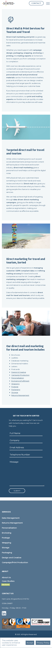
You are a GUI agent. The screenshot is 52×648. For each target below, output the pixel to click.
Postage (14, 387)
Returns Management (20, 395)
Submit (17, 491)
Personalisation (17, 378)
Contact (36, 3)
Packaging (15, 390)
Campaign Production (20, 375)
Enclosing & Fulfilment (20, 381)
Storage (14, 392)
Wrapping (15, 384)
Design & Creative (18, 372)
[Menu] (48, 3)
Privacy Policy (43, 643)
